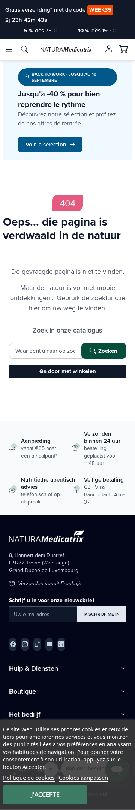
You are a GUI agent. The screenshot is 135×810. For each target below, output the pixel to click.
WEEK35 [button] (100, 10)
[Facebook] (12, 644)
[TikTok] (37, 644)
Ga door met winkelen (67, 371)
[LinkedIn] (61, 644)
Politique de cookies (29, 777)
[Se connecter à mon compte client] (109, 48)
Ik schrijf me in (102, 614)
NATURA (66, 49)
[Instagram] (24, 644)
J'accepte (45, 794)
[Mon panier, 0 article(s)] (123, 49)
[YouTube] (49, 644)
